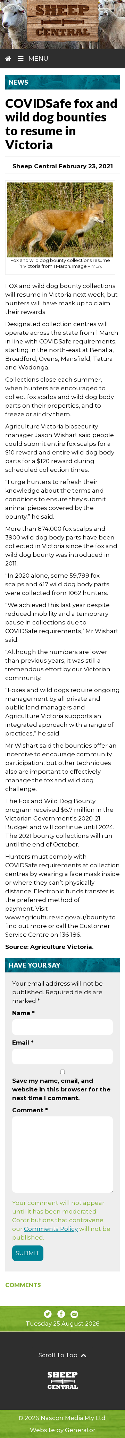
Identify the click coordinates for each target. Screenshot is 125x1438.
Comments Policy (51, 1228)
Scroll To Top (59, 1355)
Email (23, 1042)
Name (23, 1013)
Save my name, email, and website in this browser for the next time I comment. (61, 1089)
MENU (37, 58)
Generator (80, 1430)
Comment (30, 1110)
